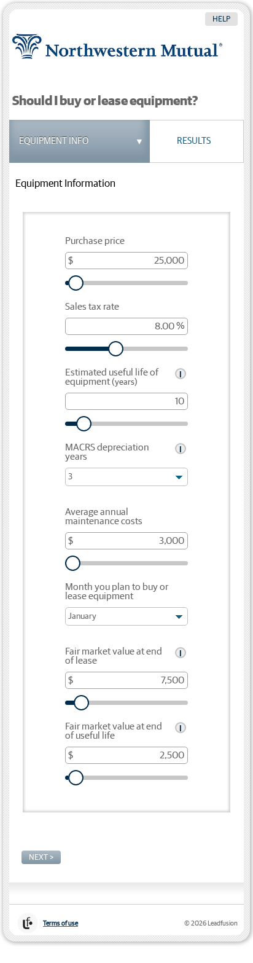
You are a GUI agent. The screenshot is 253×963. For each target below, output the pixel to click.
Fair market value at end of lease (113, 656)
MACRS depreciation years (107, 452)
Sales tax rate (92, 307)
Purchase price (95, 241)
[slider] (126, 283)
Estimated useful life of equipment (111, 377)
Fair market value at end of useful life (113, 731)
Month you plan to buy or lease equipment (116, 592)
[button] (72, 141)
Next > (41, 857)
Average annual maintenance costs (103, 517)
